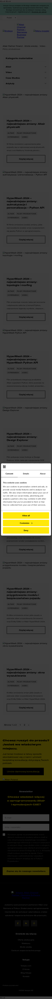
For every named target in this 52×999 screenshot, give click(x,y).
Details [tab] (26, 473)
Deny (26, 530)
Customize (24, 523)
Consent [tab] (9, 473)
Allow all (26, 515)
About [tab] (42, 473)
